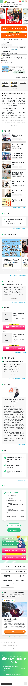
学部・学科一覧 (20, 571)
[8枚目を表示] (18, 636)
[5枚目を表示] (14, 636)
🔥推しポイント (5, 85)
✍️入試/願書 (14, 85)
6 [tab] (16, 25)
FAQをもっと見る (21, 480)
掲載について (6, 671)
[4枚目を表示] (13, 636)
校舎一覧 (7, 571)
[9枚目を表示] (19, 636)
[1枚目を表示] (9, 636)
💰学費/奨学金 (14, 82)
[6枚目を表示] (15, 636)
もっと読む (13, 298)
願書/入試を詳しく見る (20, 352)
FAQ (7, 585)
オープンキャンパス (20, 567)
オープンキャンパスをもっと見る (17, 275)
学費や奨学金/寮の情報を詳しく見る (16, 379)
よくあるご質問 (6, 669)
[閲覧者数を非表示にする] (11, 684)
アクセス (22, 39)
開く (14, 648)
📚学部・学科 (5, 82)
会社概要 (23, 669)
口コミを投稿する (14, 530)
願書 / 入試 (7, 576)
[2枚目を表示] (10, 636)
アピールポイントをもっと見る (18, 302)
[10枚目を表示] (20, 636)
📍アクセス (22, 82)
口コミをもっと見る (14, 525)
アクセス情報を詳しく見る (19, 229)
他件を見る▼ (14, 49)
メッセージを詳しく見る (19, 445)
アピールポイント (21, 581)
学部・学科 (5, 39)
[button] (1, 39)
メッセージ (21, 576)
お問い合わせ (16, 669)
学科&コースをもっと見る (19, 208)
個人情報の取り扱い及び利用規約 (10, 667)
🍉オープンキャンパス (14, 39)
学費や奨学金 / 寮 (7, 581)
